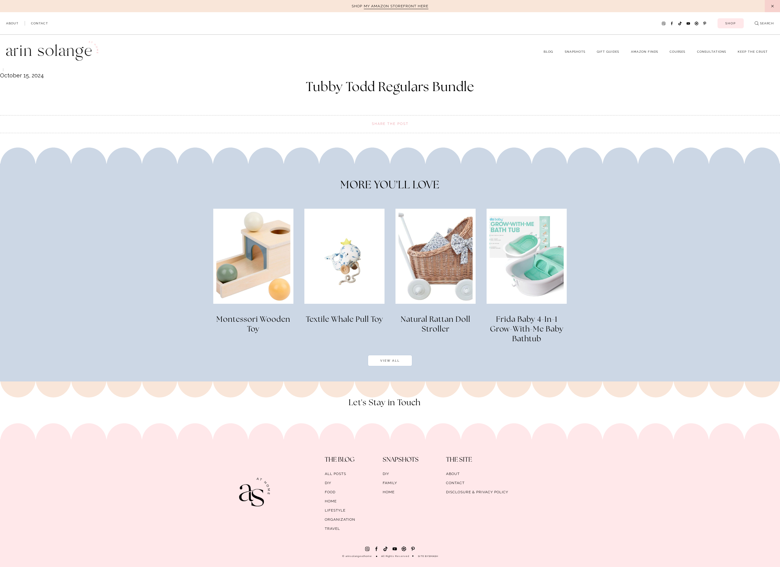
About (12, 23)
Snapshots (575, 51)
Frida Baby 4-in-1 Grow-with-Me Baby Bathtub (527, 329)
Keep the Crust (753, 51)
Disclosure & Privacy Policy (477, 492)
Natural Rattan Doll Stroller (435, 324)
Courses (677, 51)
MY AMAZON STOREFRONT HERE (396, 6)
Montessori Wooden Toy (253, 324)
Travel (332, 528)
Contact (39, 23)
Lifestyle (335, 510)
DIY (328, 483)
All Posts (335, 474)
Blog (548, 51)
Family (390, 483)
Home (331, 501)
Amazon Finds (644, 51)
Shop (730, 23)
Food (330, 492)
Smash (433, 556)
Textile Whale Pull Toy (344, 320)
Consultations (711, 51)
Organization (340, 519)
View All (390, 360)
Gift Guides (608, 51)
